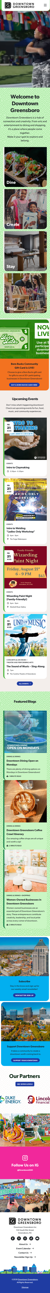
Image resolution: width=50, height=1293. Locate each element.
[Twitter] (19, 1238)
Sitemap (25, 1287)
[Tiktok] (31, 1238)
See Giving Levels (25, 1084)
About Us (23, 1244)
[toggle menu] (45, 5)
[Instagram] (25, 1238)
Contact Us (23, 1252)
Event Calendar (23, 1248)
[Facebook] (13, 1238)
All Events (24, 683)
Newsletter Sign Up (23, 1256)
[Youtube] (37, 1238)
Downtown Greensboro (28, 1279)
